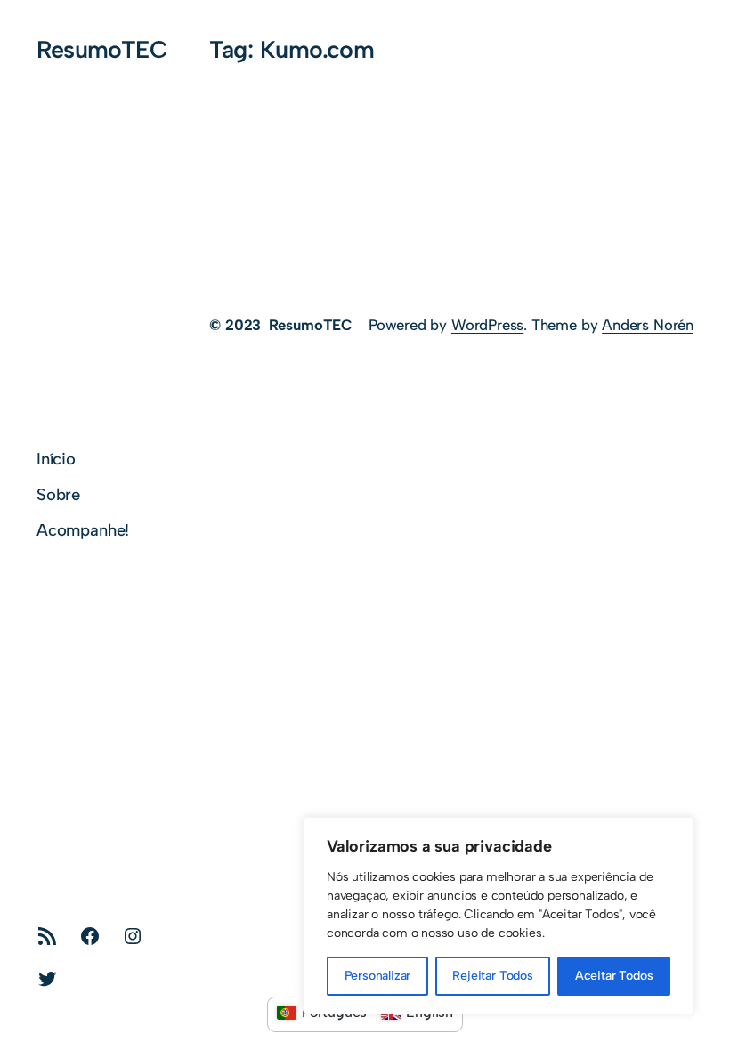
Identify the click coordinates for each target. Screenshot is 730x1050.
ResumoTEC (101, 49)
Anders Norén (648, 325)
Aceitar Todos (614, 975)
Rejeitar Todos (492, 975)
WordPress (487, 325)
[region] (498, 915)
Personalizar (378, 975)
